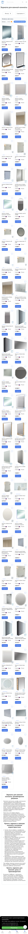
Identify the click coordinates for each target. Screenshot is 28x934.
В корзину (4, 49)
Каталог (26, 2)
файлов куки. (14, 925)
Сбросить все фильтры (20, 21)
